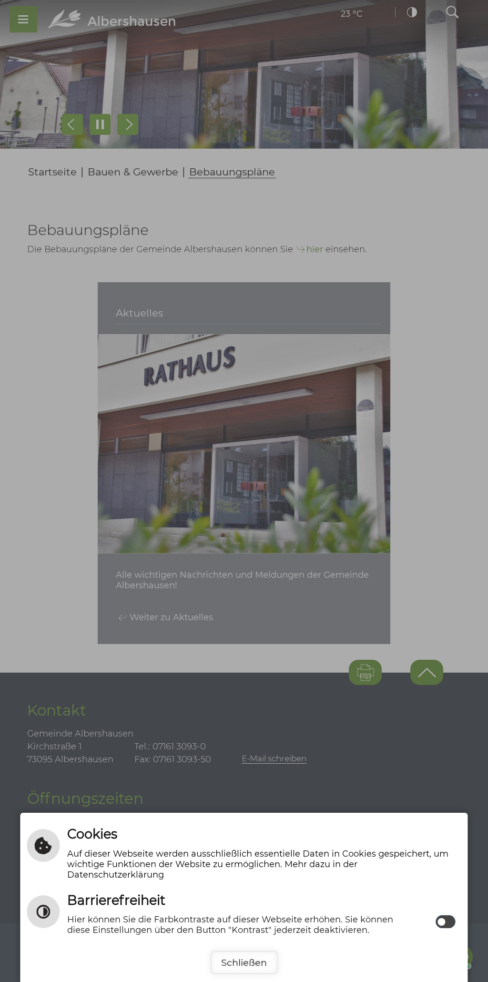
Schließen (244, 962)
